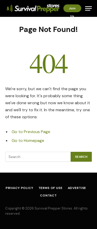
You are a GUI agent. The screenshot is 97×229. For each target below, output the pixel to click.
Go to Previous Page (31, 131)
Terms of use (51, 188)
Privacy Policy (19, 188)
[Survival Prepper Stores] (32, 8)
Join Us (72, 9)
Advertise (77, 188)
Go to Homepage (28, 140)
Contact (48, 195)
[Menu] (88, 8)
